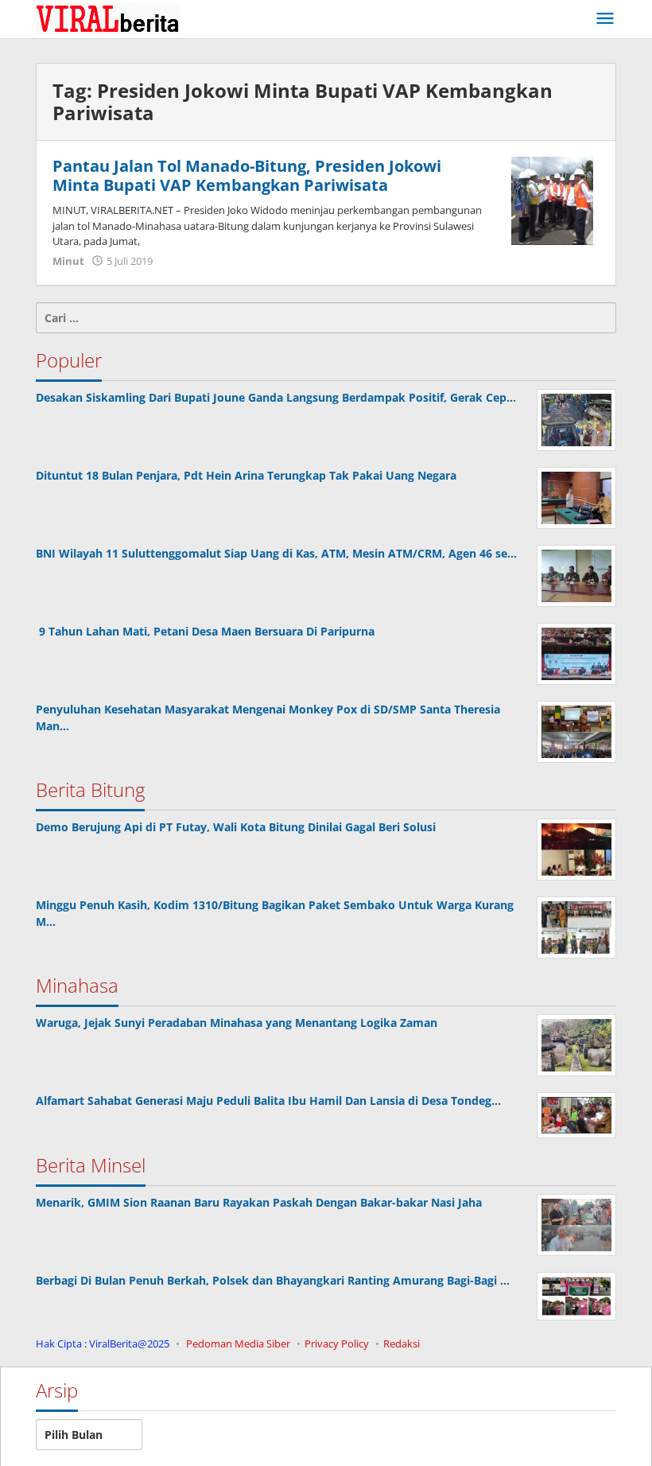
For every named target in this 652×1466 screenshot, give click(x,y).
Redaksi (401, 1343)
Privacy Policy (337, 1343)
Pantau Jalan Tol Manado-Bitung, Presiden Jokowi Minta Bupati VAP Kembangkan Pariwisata (246, 175)
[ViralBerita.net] (108, 17)
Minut (68, 261)
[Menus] (605, 19)
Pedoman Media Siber (238, 1343)
